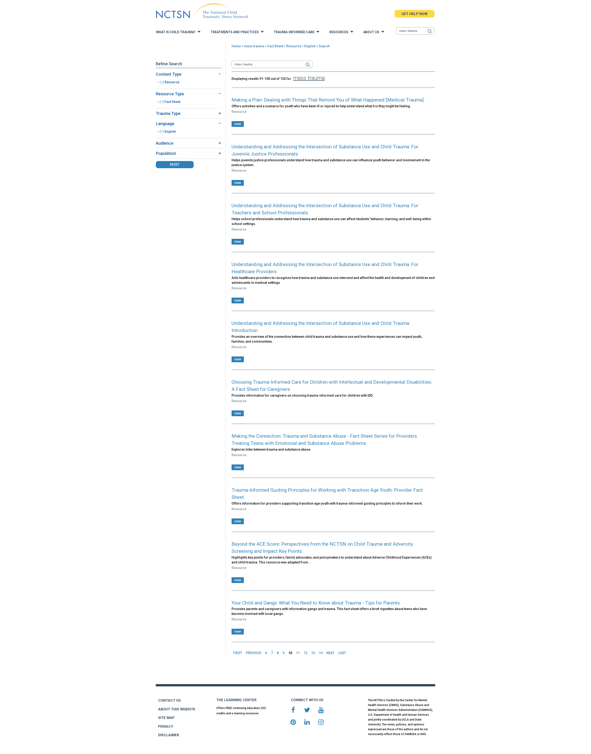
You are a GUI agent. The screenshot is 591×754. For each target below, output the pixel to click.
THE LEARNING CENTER (236, 700)
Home (236, 46)
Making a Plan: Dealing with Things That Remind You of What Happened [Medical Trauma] (328, 100)
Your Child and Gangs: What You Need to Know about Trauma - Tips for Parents (316, 603)
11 (298, 653)
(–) (162, 82)
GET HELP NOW (414, 14)
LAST (342, 653)
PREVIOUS (253, 653)
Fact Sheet (275, 46)
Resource (293, 46)
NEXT (330, 653)
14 (321, 653)
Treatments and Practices (236, 32)
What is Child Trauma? (177, 32)
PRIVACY (165, 726)
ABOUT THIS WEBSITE (176, 709)
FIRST (237, 653)
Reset (175, 164)
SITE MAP (166, 718)
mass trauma (254, 46)
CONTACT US (169, 700)
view (237, 124)
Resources (339, 32)
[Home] (202, 11)
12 (305, 653)
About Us (372, 32)
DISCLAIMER (168, 735)
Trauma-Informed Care (295, 32)
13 (313, 653)
